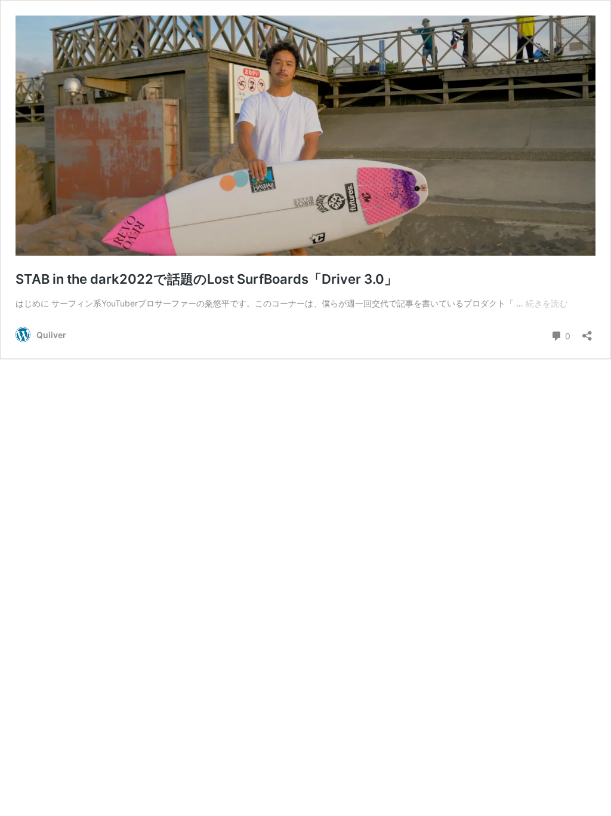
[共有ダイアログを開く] (587, 332)
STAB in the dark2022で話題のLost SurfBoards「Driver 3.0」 (206, 279)
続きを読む (546, 303)
